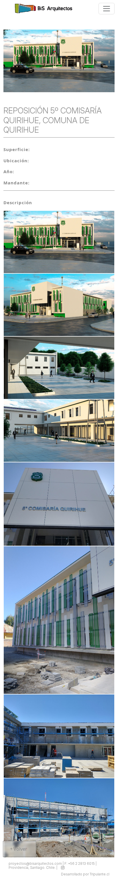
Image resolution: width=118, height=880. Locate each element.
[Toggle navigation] (107, 8)
